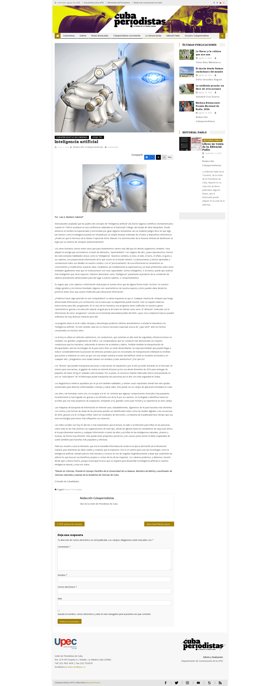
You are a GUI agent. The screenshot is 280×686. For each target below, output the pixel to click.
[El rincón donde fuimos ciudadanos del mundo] (186, 72)
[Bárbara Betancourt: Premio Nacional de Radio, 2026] (186, 106)
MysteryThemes (93, 682)
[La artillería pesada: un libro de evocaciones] (186, 89)
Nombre (62, 575)
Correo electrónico (67, 586)
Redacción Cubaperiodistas (88, 147)
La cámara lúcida (153, 35)
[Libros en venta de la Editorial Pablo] (190, 144)
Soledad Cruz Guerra (207, 96)
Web (60, 598)
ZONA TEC (97, 137)
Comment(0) (112, 147)
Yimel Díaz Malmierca (208, 62)
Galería (83, 35)
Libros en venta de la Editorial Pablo (213, 146)
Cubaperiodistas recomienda (126, 35)
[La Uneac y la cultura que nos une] (186, 54)
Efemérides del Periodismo (119, 2)
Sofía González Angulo (209, 79)
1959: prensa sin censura (70, 524)
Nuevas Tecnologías (73, 489)
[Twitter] (158, 157)
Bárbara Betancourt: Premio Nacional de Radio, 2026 (208, 106)
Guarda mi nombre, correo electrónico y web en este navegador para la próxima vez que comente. (104, 614)
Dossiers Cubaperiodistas (197, 35)
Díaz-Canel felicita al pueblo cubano (160, 524)
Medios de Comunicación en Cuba (148, 2)
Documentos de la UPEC (94, 2)
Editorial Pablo (173, 35)
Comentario (64, 546)
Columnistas (69, 35)
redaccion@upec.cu (76, 666)
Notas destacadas (99, 35)
